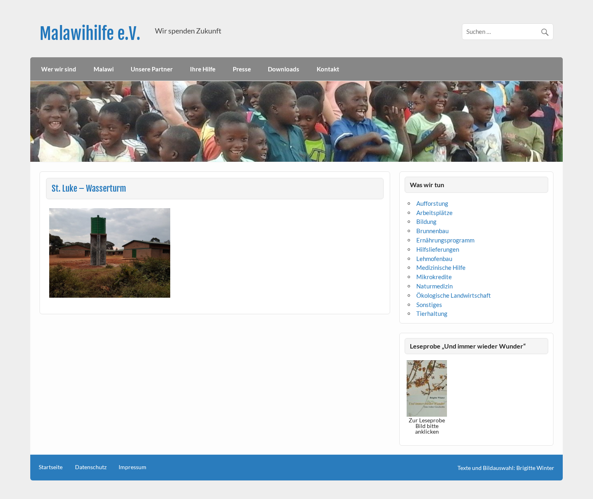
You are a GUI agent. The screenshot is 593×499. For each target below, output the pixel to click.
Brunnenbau (432, 230)
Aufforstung (432, 203)
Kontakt (328, 69)
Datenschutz (90, 467)
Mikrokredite (434, 276)
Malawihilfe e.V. (90, 33)
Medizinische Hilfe (441, 267)
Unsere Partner (152, 69)
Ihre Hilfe (202, 69)
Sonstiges (429, 304)
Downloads (283, 69)
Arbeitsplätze (434, 212)
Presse (242, 69)
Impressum (132, 467)
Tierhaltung (431, 313)
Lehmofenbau (434, 258)
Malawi (104, 69)
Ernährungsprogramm (445, 240)
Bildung (426, 221)
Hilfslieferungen (437, 249)
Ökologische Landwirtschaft (453, 295)
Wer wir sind (58, 69)
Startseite (51, 467)
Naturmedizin (434, 286)
